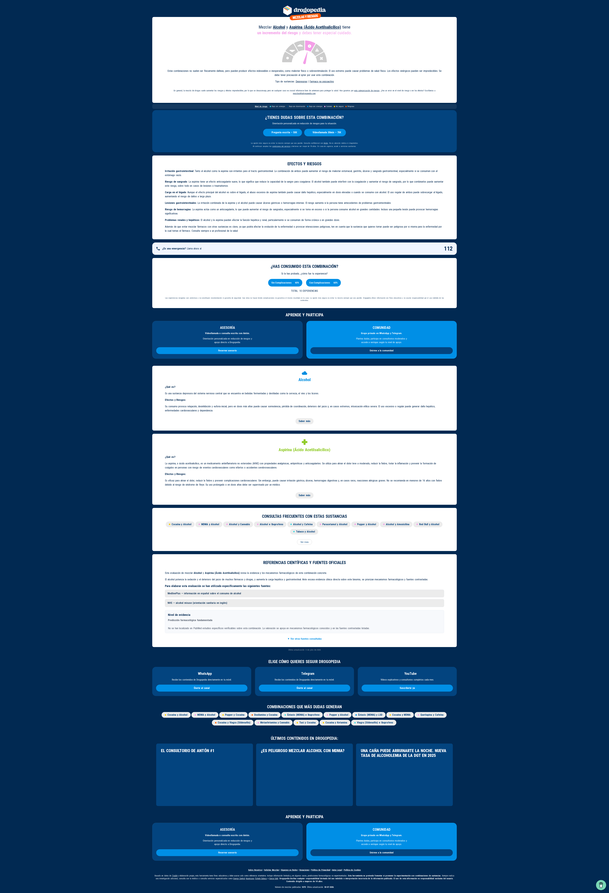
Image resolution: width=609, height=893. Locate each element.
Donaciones (304, 870)
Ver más (304, 542)
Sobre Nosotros (255, 870)
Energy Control (239, 878)
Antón (326, 143)
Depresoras (301, 81)
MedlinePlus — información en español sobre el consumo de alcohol (204, 593)
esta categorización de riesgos (367, 91)
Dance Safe (273, 878)
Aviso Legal (337, 870)
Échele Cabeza (261, 878)
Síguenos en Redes (289, 870)
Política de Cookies (352, 870)
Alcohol (279, 27)
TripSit (174, 876)
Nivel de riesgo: (261, 106)
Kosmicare (250, 878)
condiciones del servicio (281, 146)
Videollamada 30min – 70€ (327, 132)
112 (448, 248)
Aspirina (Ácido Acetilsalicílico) (315, 27)
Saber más (304, 421)
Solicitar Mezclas (271, 870)
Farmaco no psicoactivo (322, 81)
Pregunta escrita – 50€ (284, 132)
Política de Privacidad (320, 870)
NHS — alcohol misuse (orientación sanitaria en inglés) (197, 602)
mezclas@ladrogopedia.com (304, 93)
